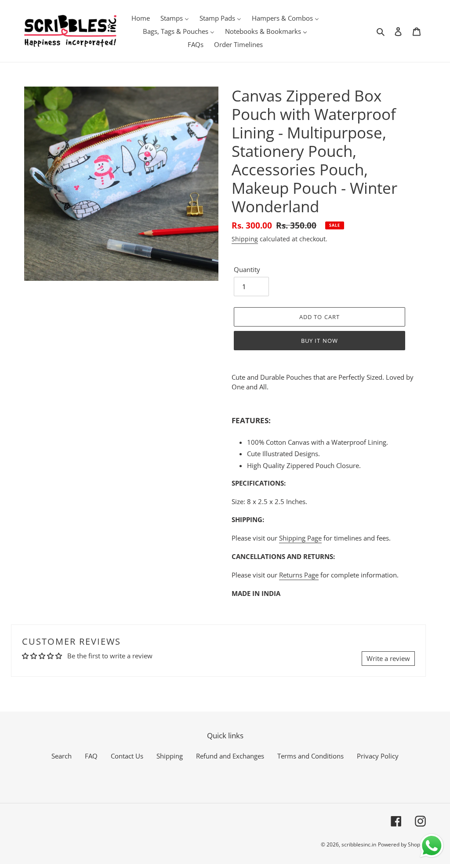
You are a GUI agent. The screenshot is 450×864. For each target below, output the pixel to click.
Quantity (247, 269)
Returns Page (299, 574)
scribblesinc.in (358, 844)
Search (61, 755)
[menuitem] (140, 17)
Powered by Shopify (402, 844)
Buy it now (319, 341)
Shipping (245, 239)
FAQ (91, 755)
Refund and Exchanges (230, 755)
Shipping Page (300, 538)
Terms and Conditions (310, 755)
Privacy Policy (378, 755)
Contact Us (127, 755)
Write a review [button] (388, 658)
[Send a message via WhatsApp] (432, 846)
